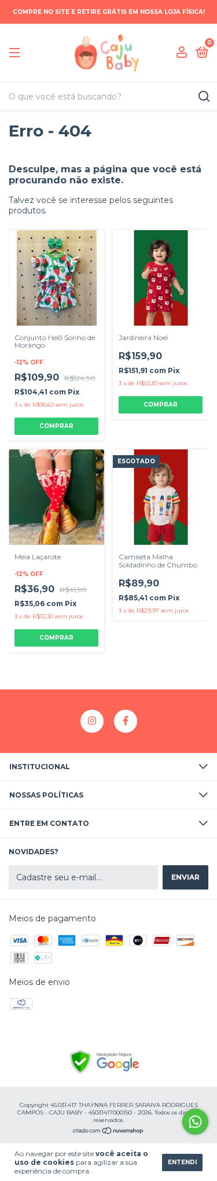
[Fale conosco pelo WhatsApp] (195, 1122)
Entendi (182, 1162)
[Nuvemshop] (108, 1132)
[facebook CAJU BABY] (125, 721)
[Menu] (16, 53)
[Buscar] (203, 96)
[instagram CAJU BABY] (92, 721)
